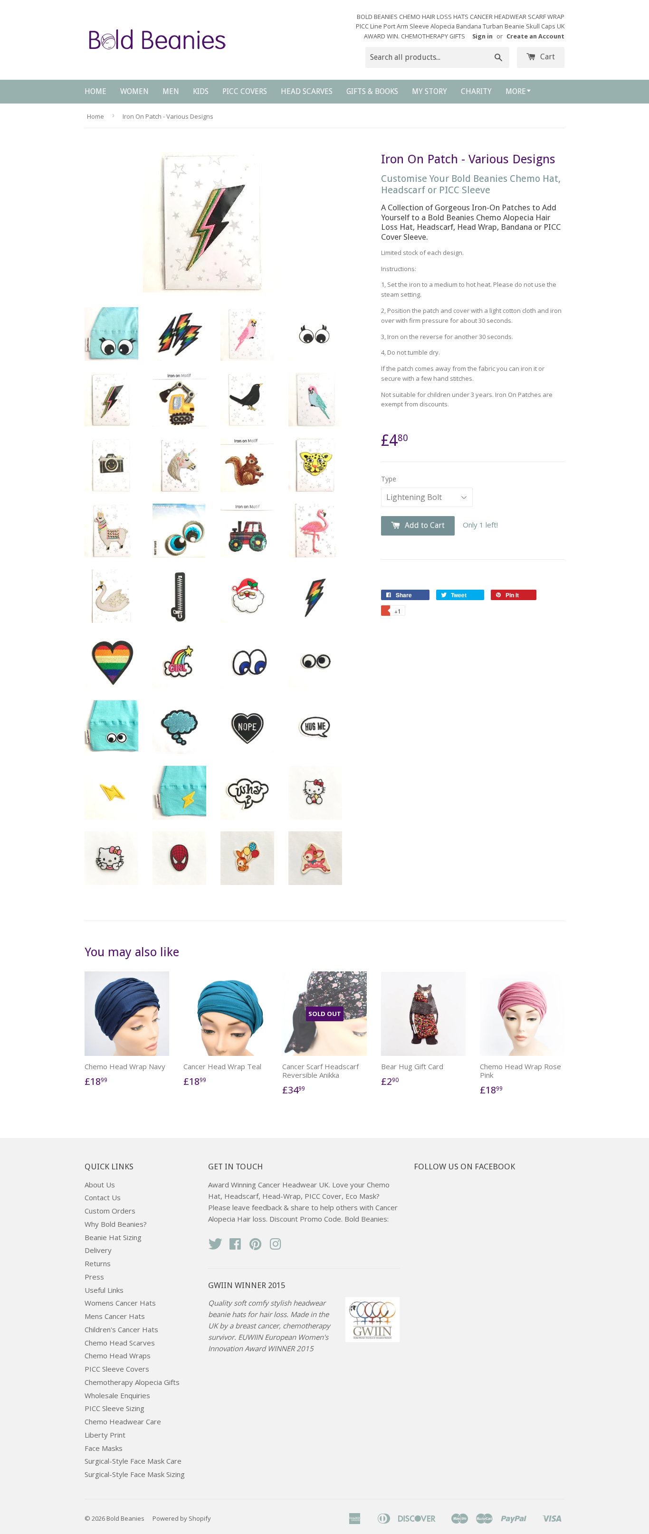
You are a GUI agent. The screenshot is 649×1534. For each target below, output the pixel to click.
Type (388, 478)
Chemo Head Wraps (118, 1355)
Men (170, 91)
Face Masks (104, 1448)
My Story (429, 91)
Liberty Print (105, 1435)
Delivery (98, 1250)
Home (95, 91)
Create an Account (535, 36)
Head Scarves (307, 91)
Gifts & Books (372, 91)
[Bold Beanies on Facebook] (235, 1247)
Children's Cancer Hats (121, 1329)
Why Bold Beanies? (116, 1224)
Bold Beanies (125, 1518)
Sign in (482, 36)
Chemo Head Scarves (120, 1342)
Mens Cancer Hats (115, 1316)
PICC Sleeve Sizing (114, 1408)
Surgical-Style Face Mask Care (133, 1461)
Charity (476, 91)
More (516, 91)
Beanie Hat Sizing (113, 1237)
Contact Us (103, 1197)
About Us (100, 1184)
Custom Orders (110, 1210)
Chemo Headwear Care (123, 1421)
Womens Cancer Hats (120, 1303)
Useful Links (104, 1290)
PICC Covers (244, 91)
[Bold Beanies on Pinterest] (255, 1247)
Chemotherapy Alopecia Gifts (132, 1382)
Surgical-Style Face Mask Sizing (135, 1474)
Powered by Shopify (182, 1518)
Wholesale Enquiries (117, 1395)
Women (134, 91)
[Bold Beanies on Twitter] (215, 1247)
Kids (201, 91)
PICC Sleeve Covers (117, 1369)
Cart (546, 56)
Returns (98, 1263)
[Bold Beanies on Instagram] (275, 1247)
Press (94, 1276)
